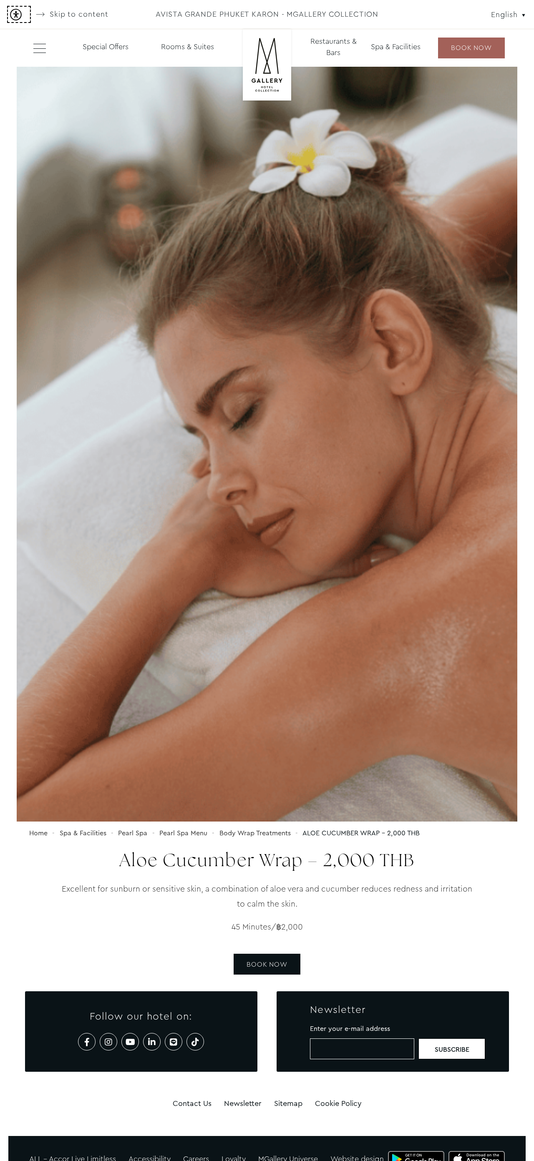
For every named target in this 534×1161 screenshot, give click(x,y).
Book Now (267, 964)
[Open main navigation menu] (39, 48)
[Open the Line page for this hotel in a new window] (173, 1041)
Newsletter (243, 1103)
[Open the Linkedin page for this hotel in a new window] (152, 1041)
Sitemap (288, 1103)
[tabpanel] (267, 444)
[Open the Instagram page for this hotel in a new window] (108, 1041)
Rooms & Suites (187, 46)
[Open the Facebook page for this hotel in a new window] (87, 1041)
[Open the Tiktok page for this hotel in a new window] (195, 1041)
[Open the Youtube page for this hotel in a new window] (130, 1041)
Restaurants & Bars (333, 47)
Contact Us (192, 1103)
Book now (471, 48)
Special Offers (105, 46)
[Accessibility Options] (19, 14)
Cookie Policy (338, 1103)
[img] (267, 65)
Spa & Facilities (396, 46)
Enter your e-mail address (350, 1028)
